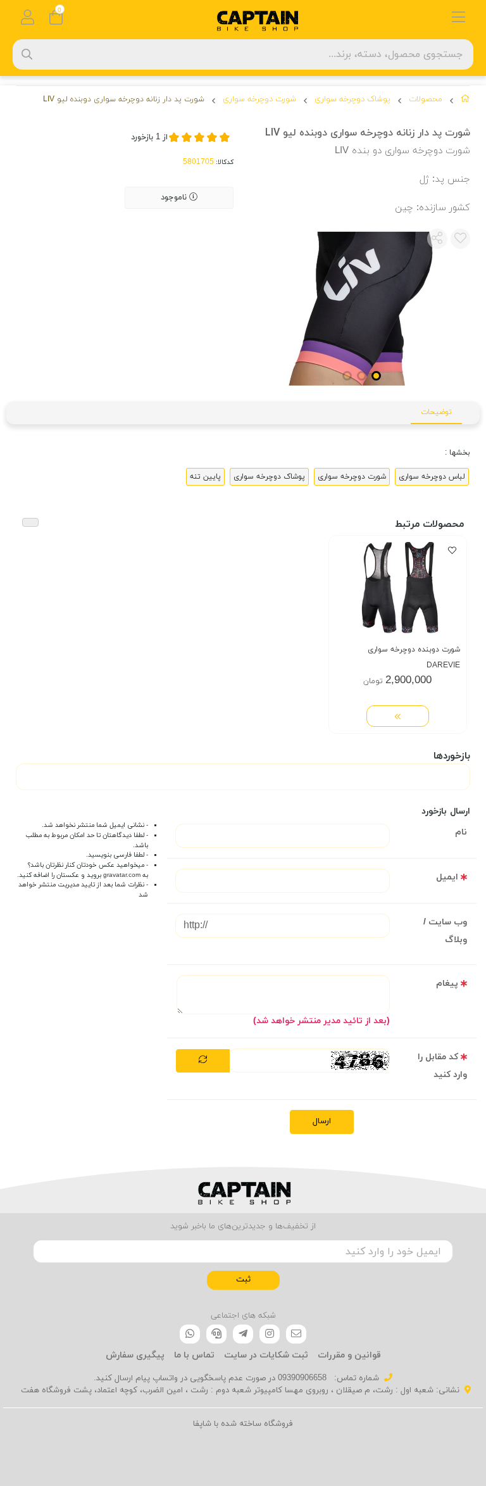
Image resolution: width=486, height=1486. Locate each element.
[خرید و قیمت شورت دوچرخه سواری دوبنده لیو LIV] (243, 1190)
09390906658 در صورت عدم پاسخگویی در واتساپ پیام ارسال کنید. (210, 1378)
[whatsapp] (190, 1334)
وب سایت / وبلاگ (445, 931)
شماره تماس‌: (355, 1378)
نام (461, 832)
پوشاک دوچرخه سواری (352, 99)
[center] (27, 54)
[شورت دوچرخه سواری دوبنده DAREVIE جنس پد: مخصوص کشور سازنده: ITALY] (397, 589)
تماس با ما (194, 1355)
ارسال (322, 1121)
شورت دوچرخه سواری (259, 99)
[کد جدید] (203, 1061)
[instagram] (269, 1334)
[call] (216, 1334)
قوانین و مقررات (349, 1355)
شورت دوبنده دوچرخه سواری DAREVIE (414, 658)
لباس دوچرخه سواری (432, 477)
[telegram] (243, 1334)
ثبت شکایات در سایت (266, 1355)
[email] (296, 1334)
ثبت (243, 1279)
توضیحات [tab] (436, 412)
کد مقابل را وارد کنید (442, 1066)
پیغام (447, 984)
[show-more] (397, 716)
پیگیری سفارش (135, 1355)
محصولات (425, 99)
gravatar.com (121, 875)
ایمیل (447, 877)
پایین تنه (205, 477)
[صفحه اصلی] (465, 101)
